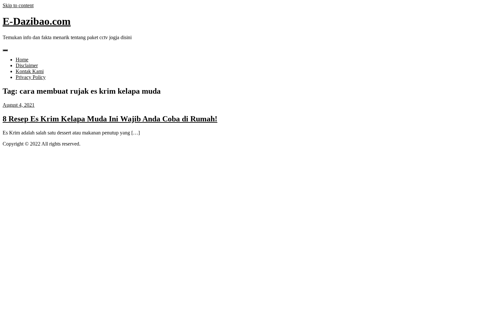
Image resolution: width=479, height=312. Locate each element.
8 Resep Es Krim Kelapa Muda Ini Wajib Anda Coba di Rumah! (110, 119)
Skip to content (18, 5)
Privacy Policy (31, 77)
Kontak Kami (30, 71)
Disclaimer (27, 65)
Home (22, 59)
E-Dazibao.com (37, 21)
